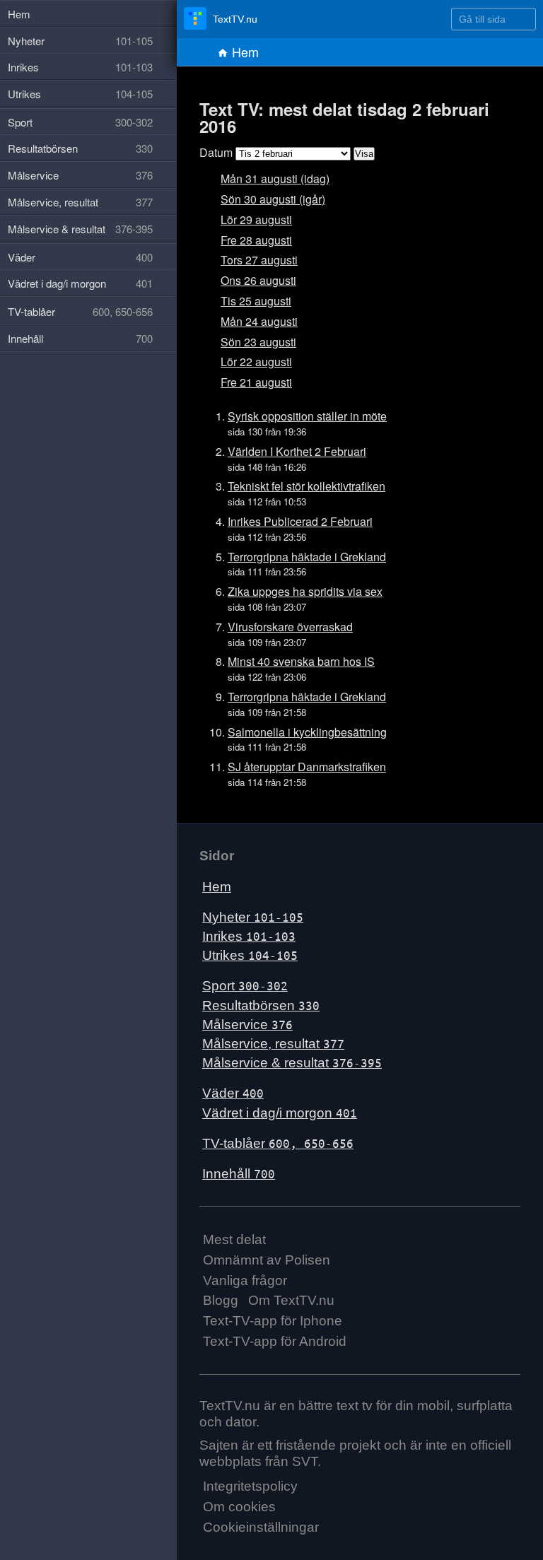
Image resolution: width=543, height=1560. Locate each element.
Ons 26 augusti (258, 280)
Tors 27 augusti (259, 260)
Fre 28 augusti (256, 240)
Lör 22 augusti (256, 361)
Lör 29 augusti (256, 219)
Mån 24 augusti (259, 321)
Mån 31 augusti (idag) (275, 178)
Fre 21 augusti (256, 382)
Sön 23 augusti (258, 342)
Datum (216, 152)
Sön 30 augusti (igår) (273, 199)
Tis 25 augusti (256, 301)
